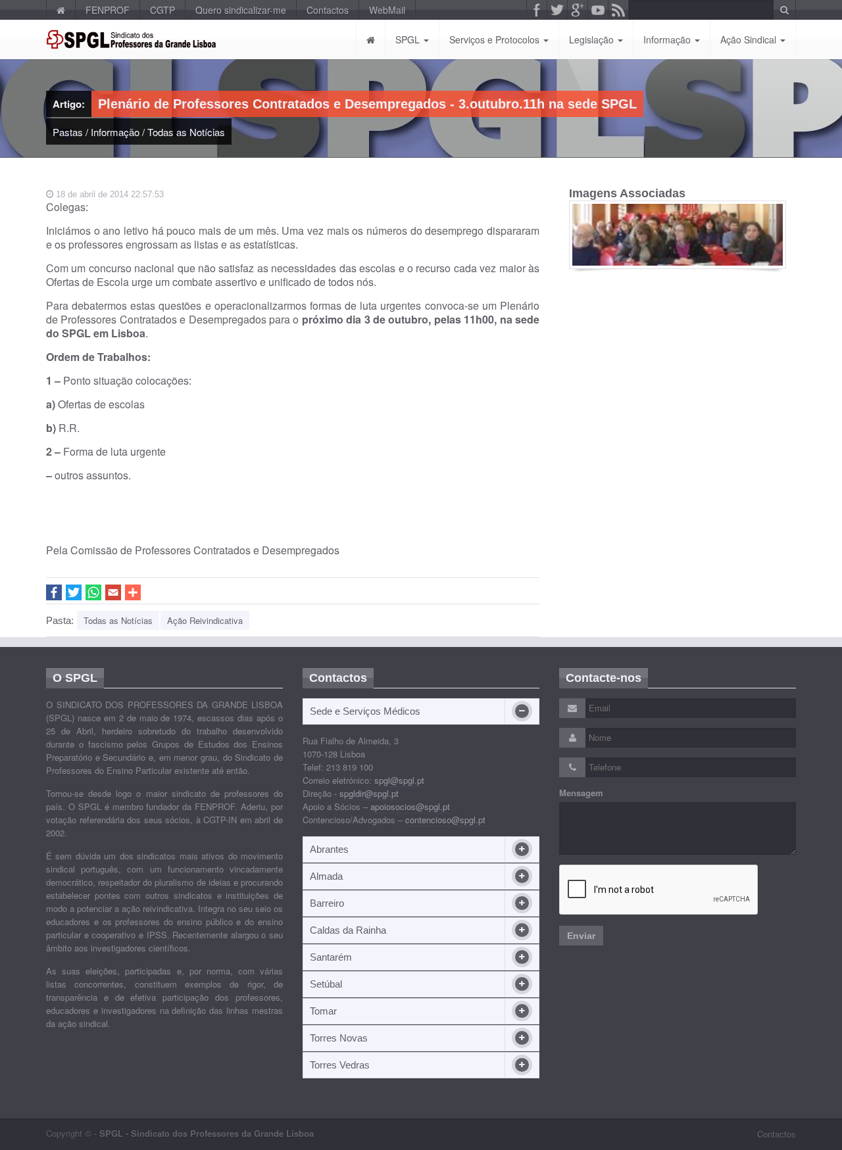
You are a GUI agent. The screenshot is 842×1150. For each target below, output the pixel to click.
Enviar (581, 935)
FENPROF (108, 9)
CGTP (162, 9)
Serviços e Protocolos (495, 39)
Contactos (328, 9)
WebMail (387, 9)
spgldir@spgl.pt (369, 793)
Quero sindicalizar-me (240, 9)
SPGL (408, 39)
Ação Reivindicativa (205, 620)
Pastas (68, 132)
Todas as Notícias (186, 132)
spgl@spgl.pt (399, 780)
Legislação (592, 39)
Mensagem (581, 793)
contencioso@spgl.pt (445, 819)
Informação (668, 39)
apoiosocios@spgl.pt (410, 806)
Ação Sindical (749, 39)
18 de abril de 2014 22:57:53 (108, 194)
